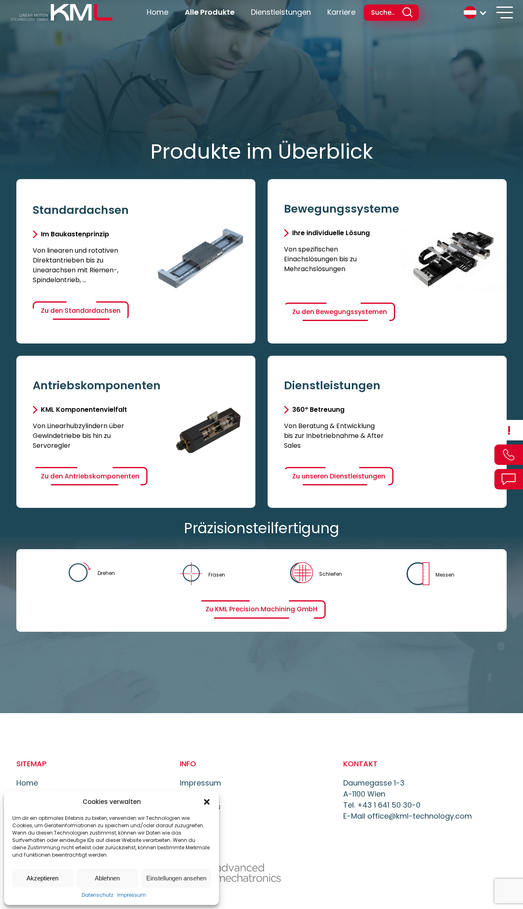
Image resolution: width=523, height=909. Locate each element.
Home (157, 12)
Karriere (341, 12)
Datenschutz (97, 894)
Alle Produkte (210, 12)
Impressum (131, 894)
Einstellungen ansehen (176, 878)
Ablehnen (107, 878)
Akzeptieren (42, 878)
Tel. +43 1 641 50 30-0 (381, 805)
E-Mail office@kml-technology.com (407, 816)
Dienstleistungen (281, 12)
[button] (207, 802)
